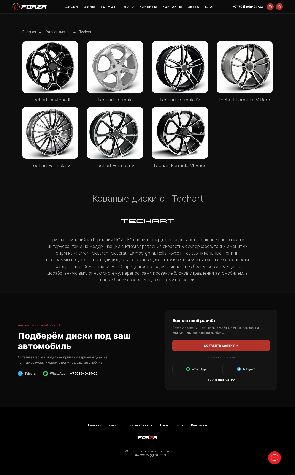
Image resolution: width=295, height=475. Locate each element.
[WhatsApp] (279, 6)
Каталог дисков (57, 32)
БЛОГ (209, 6)
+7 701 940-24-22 (84, 373)
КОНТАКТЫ (172, 6)
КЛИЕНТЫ (148, 6)
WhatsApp (57, 373)
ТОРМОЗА (109, 6)
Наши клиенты (141, 425)
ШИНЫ (89, 6)
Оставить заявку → (221, 345)
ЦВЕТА (193, 6)
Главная (29, 32)
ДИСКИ (71, 6)
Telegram (31, 373)
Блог (180, 425)
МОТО (129, 6)
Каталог (115, 425)
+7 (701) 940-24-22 (248, 6)
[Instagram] (270, 6)
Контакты (199, 425)
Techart (85, 32)
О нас (164, 425)
